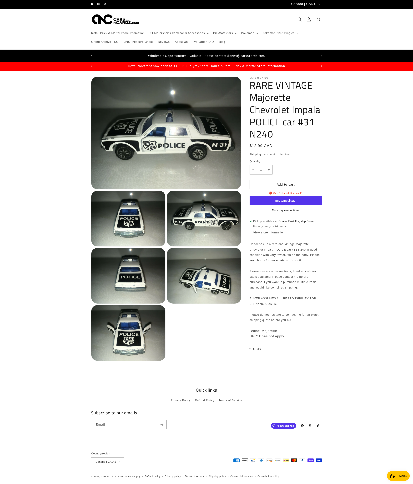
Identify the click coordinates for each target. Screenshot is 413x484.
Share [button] (257, 348)
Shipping (255, 154)
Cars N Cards (109, 476)
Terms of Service (230, 400)
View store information (269, 232)
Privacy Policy (181, 400)
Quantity (255, 161)
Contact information (241, 476)
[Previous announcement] (91, 56)
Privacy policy (173, 476)
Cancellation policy (268, 476)
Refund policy (153, 476)
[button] (179, 33)
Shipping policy (217, 476)
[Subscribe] (161, 425)
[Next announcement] (321, 56)
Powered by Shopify (128, 476)
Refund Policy (204, 400)
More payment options (285, 210)
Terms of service (194, 476)
